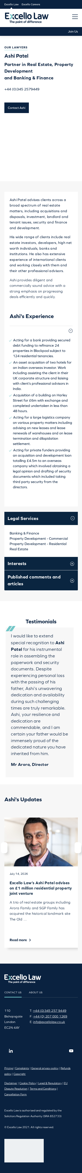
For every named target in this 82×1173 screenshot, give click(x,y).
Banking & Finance (24, 533)
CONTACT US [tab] (13, 992)
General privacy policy (44, 1068)
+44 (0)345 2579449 (21, 89)
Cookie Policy (27, 1083)
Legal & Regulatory (50, 1083)
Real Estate (19, 549)
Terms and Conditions (43, 1088)
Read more (19, 940)
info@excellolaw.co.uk (49, 1022)
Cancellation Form (15, 1094)
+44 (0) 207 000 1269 (50, 1016)
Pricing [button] (8, 1068)
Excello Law (11, 4)
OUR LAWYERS (16, 47)
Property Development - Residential (38, 544)
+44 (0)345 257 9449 (49, 1010)
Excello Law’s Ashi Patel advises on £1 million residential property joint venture (41, 888)
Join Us (73, 31)
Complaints (22, 1068)
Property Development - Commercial (39, 538)
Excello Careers (31, 4)
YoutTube (71, 1050)
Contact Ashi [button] (16, 108)
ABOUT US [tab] (36, 992)
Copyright (20, 1074)
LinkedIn (11, 1050)
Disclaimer (10, 1083)
